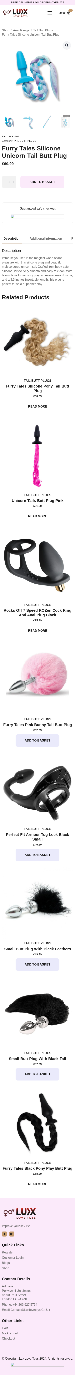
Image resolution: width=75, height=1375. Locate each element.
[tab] (12, 238)
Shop (5, 30)
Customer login (13, 1257)
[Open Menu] (50, 12)
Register (7, 1252)
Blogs (6, 1262)
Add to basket (42, 182)
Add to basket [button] (37, 740)
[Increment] (13, 182)
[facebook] (4, 1234)
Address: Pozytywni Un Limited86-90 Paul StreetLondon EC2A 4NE (17, 1293)
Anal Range (21, 30)
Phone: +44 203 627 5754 (19, 1304)
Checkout (8, 1338)
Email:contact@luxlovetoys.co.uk (26, 1309)
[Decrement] (5, 182)
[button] (67, 45)
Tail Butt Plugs (43, 30)
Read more (37, 406)
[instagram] (11, 1234)
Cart (5, 1328)
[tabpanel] (37, 267)
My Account (10, 1333)
